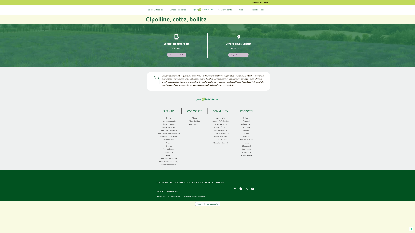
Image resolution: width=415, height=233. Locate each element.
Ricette (244, 10)
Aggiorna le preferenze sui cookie (194, 197)
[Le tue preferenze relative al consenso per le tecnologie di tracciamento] (411, 229)
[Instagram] (235, 188)
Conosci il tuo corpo (180, 10)
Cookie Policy (161, 197)
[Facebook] (241, 188)
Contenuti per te (227, 10)
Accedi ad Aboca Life (259, 2)
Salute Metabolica (157, 10)
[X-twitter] (247, 188)
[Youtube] (252, 188)
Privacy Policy (175, 197)
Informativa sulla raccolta (207, 204)
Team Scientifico (260, 10)
